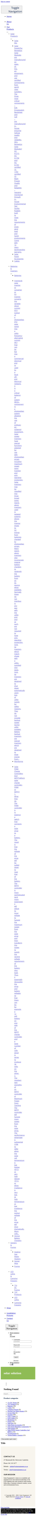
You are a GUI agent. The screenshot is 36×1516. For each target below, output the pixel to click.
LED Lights (11, 1418)
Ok (30, 1512)
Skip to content (5, 1)
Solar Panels (11, 1428)
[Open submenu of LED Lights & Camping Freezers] (11, 1283)
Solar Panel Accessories (14, 1425)
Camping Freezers (13, 1409)
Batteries (10, 1406)
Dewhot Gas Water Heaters (15, 1411)
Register (16, 1360)
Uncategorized (11, 1433)
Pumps (9, 1421)
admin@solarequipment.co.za (19, 1466)
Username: (17, 1339)
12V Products (11, 1404)
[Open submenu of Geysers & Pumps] (11, 1250)
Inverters (10, 1414)
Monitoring (10, 1420)
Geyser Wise (11, 1413)
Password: (17, 1345)
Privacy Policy (20, 1496)
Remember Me (17, 1353)
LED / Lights (11, 1416)
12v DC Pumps (12, 1402)
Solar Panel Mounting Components (18, 1426)
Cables (9, 1408)
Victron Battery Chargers (15, 1435)
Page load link (5, 1507)
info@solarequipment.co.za (17, 1470)
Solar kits (10, 1423)
